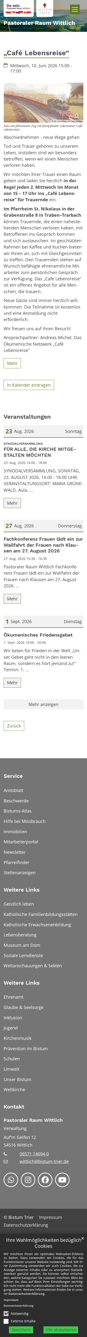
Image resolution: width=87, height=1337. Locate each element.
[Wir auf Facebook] (45, 1180)
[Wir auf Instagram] (28, 1180)
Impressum (11, 1300)
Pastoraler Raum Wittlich (33, 1120)
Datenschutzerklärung (26, 1293)
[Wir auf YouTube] (62, 1180)
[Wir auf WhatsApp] (11, 1180)
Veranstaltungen (27, 416)
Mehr (12, 363)
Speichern (21, 1329)
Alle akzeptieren (61, 1329)
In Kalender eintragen (29, 385)
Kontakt (14, 1107)
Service (13, 776)
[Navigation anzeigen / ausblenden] (75, 9)
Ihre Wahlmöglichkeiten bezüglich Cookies (43, 1243)
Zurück (14, 726)
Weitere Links (22, 890)
